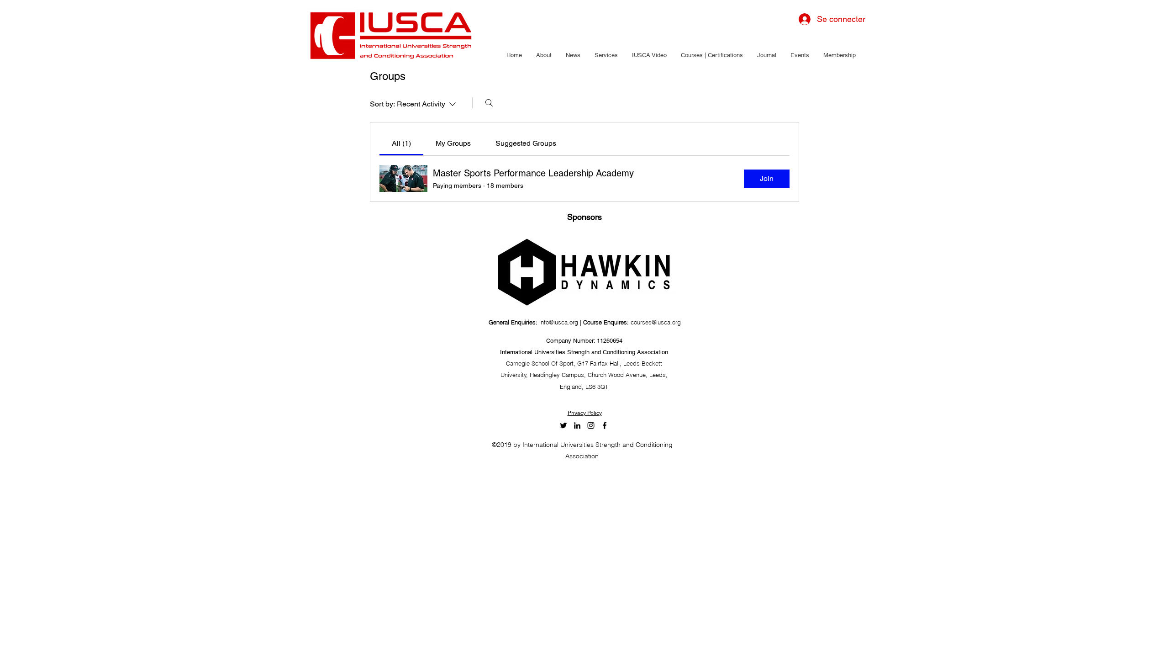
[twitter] (563, 425)
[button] (543, 55)
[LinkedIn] (577, 425)
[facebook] (604, 425)
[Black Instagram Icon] (590, 425)
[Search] (489, 102)
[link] (401, 143)
